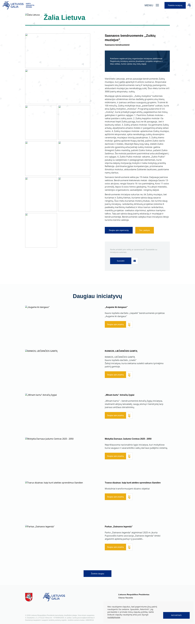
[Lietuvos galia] (71, 5)
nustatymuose (113, 617)
